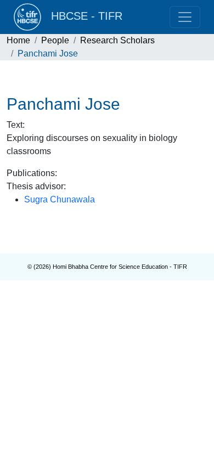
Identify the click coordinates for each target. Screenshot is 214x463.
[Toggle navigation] (185, 17)
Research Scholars (117, 40)
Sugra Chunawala (59, 199)
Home (18, 40)
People (55, 40)
